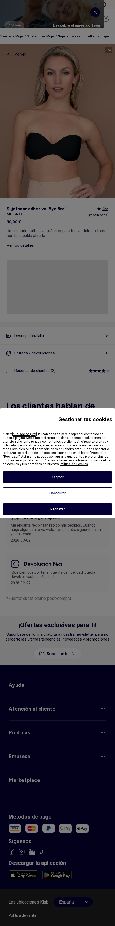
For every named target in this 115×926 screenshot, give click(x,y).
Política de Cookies (74, 464)
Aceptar (57, 477)
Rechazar (57, 509)
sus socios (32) (24, 434)
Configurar (57, 493)
